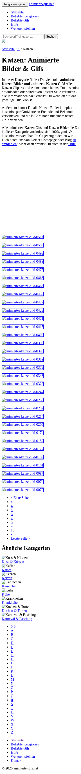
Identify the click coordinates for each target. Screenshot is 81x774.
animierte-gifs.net (41, 4)
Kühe (6, 594)
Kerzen (7, 578)
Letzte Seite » (20, 538)
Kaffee (6, 570)
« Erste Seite (20, 498)
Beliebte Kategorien (25, 16)
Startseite (17, 12)
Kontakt (16, 760)
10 (12, 530)
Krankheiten (10, 602)
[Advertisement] (40, 190)
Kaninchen (9, 586)
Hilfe (14, 24)
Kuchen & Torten (14, 611)
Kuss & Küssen (13, 562)
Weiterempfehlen (23, 28)
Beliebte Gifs (20, 20)
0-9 (13, 626)
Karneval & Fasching (17, 619)
